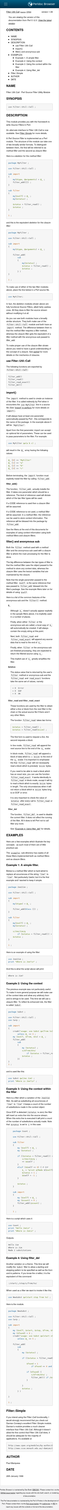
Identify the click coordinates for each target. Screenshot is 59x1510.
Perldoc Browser (43, 4)
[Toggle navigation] (6, 4)
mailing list (46, 1503)
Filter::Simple (17, 73)
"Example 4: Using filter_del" (28, 828)
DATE (13, 79)
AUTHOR (15, 76)
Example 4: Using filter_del (27, 70)
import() (19, 48)
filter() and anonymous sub (27, 51)
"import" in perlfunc (23, 407)
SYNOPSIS (16, 39)
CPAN (28, 12)
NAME (14, 36)
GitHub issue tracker (8, 1493)
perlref (36, 351)
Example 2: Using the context (28, 60)
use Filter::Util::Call (24, 45)
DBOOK (36, 1490)
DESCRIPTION (18, 42)
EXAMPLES (16, 54)
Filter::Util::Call (12, 11)
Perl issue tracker (32, 1503)
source (23, 12)
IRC (54, 1503)
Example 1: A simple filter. (27, 57)
